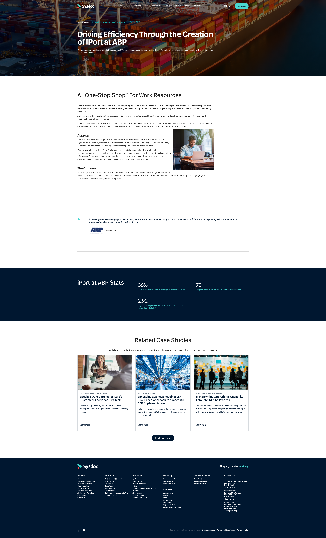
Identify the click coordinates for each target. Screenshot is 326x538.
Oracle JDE (109, 484)
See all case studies (163, 438)
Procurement (110, 491)
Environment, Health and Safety (116, 493)
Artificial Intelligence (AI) (114, 479)
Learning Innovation (84, 484)
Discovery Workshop (84, 491)
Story (146, 6)
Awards (165, 495)
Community (167, 502)
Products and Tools (84, 488)
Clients (165, 498)
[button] (124, 6)
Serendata (197, 6)
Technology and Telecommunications (139, 496)
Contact (242, 6)
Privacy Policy (243, 530)
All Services (81, 479)
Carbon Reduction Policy (172, 507)
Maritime (135, 491)
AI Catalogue (82, 495)
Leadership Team (169, 484)
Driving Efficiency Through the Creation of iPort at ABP (115, 21)
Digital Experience (83, 486)
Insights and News (173, 6)
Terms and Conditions (226, 530)
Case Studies (157, 6)
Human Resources (111, 495)
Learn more (85, 425)
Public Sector (137, 481)
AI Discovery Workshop (85, 493)
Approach (136, 6)
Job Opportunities (200, 484)
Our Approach (168, 493)
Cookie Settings (208, 530)
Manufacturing (137, 493)
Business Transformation (86, 481)
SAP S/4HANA (110, 481)
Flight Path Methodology (172, 505)
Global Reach (168, 481)
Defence (135, 486)
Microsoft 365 (110, 488)
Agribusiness (137, 479)
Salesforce (109, 486)
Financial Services (139, 484)
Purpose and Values (170, 479)
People (187, 6)
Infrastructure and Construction (144, 488)
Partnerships (167, 500)
